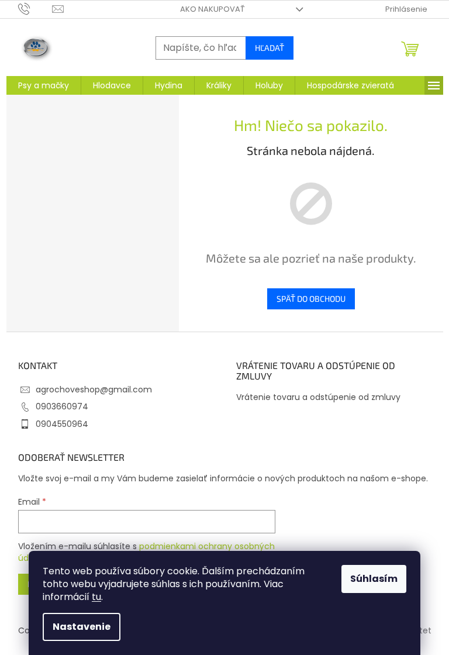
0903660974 (62, 406)
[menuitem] (43, 85)
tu (96, 597)
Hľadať (269, 48)
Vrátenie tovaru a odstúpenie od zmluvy (318, 397)
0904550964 (62, 424)
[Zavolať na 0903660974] (35, 8)
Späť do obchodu (311, 299)
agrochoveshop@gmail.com (94, 389)
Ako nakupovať (212, 9)
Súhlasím (374, 578)
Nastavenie (81, 626)
